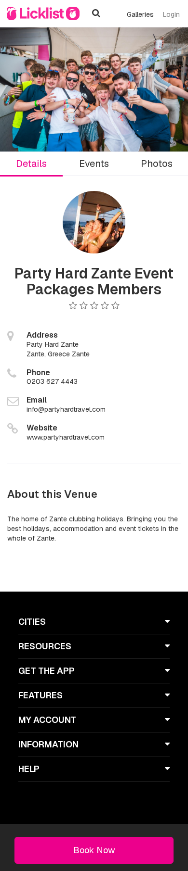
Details (31, 163)
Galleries (140, 14)
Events (94, 163)
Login (171, 14)
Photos (157, 163)
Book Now (94, 850)
